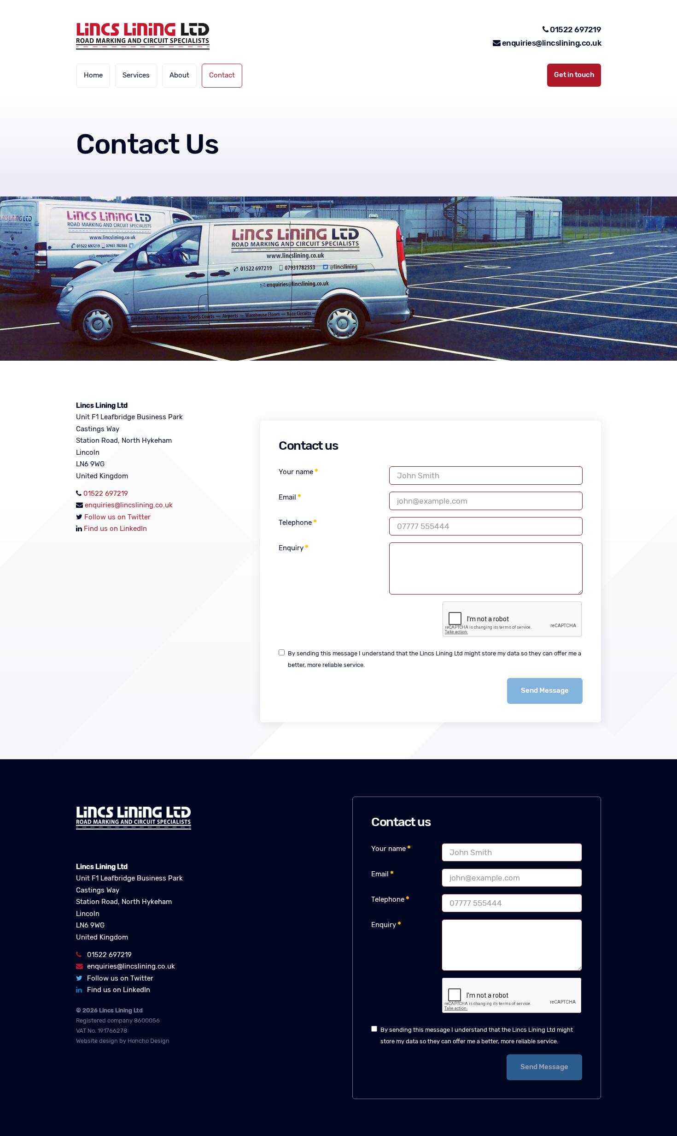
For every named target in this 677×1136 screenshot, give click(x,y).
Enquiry (291, 548)
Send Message (545, 690)
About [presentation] (179, 75)
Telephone (295, 522)
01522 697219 (575, 29)
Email (287, 497)
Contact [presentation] (222, 75)
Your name (296, 472)
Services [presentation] (136, 75)
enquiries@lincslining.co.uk (550, 43)
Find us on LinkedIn (115, 528)
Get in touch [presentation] (574, 75)
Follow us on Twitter (117, 517)
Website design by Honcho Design (122, 1040)
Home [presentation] (93, 75)
